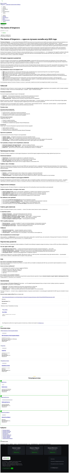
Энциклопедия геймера (8, 438)
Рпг (3, 384)
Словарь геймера (6, 437)
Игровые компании (7, 431)
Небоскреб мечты (6, 402)
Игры (4, 10)
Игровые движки (6, 430)
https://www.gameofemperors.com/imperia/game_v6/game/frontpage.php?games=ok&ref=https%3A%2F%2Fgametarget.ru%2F (28, 297)
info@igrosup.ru (41, 322)
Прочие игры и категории (7, 399)
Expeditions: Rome (6, 365)
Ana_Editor (4, 312)
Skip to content (3, 3)
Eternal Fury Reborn (6, 417)
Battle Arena (4, 386)
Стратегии (4, 333)
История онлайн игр (7, 434)
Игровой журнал (6, 11)
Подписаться (16, 452)
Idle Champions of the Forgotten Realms (10, 335)
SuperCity (4, 350)
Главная (4, 16)
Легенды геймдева (6, 436)
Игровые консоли (6, 432)
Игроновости (5, 9)
